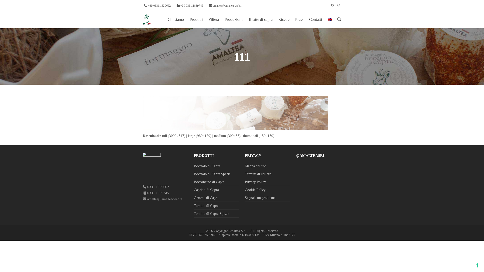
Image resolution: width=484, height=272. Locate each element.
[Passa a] (329, 19)
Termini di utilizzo (258, 174)
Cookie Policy (255, 190)
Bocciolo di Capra (207, 166)
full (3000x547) (173, 136)
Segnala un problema (260, 198)
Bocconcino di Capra (209, 182)
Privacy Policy (255, 182)
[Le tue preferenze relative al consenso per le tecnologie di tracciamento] (477, 265)
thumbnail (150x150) (258, 136)
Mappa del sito (255, 166)
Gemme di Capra (206, 198)
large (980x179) (199, 136)
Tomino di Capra (206, 206)
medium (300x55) (227, 136)
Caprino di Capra (206, 190)
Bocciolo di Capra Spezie (212, 174)
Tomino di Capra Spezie (211, 214)
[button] (339, 19)
